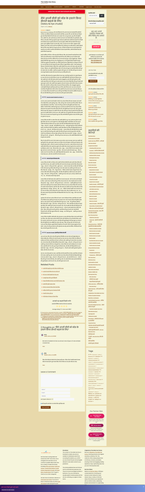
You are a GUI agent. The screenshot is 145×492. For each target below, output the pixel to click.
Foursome (91, 250)
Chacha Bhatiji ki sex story (95, 177)
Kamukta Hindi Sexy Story (48, 313)
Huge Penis (76, 316)
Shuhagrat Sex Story (94, 157)
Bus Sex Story (91, 358)
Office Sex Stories (50, 466)
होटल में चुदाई (91, 401)
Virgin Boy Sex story (94, 217)
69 (42, 316)
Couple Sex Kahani (92, 145)
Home (42, 7)
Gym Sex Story (91, 257)
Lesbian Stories (92, 267)
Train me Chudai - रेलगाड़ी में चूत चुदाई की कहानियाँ (95, 389)
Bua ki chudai (92, 174)
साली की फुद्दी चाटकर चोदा (49, 284)
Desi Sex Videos (94, 471)
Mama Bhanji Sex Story (94, 194)
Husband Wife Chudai (94, 155)
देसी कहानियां (76, 314)
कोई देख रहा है (63, 314)
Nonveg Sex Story (58, 313)
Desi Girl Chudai (92, 162)
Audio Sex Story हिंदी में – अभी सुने (96, 141)
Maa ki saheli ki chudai (94, 243)
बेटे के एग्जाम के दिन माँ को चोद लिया (51, 287)
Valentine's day (91, 391)
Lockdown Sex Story (91, 375)
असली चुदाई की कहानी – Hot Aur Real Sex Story (50, 314)
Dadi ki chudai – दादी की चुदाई (96, 184)
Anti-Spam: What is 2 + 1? (47, 399)
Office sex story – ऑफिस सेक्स (95, 284)
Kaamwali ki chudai (93, 262)
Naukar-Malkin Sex (92, 272)
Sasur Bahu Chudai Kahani (95, 206)
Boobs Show (51, 316)
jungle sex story (91, 373)
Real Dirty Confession (93, 298)
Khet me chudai (97, 373)
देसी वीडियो (81, 7)
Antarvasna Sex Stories (53, 312)
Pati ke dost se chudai (94, 245)
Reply (44, 346)
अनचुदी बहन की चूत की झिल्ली (50, 278)
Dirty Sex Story (75, 312)
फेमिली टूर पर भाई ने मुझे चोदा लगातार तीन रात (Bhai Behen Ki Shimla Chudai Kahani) (95, 100)
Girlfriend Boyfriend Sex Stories (96, 153)
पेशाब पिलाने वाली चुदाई (94, 281)
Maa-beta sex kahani (93, 269)
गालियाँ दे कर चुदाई (69, 314)
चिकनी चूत (45, 317)
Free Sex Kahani (97, 425)
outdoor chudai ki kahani (93, 383)
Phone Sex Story (101, 383)
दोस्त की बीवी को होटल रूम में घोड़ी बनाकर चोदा (54, 281)
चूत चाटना (60, 317)
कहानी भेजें (67, 7)
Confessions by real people (98, 362)
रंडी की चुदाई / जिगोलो (93, 343)
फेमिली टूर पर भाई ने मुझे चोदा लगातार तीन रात (51, 318)
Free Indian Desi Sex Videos (97, 416)
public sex (90, 385)
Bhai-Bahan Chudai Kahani (96, 172)
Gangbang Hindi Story (94, 252)
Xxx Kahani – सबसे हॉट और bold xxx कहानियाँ (71, 313)
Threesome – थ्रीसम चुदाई (95, 255)
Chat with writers (97, 7)
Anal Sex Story (91, 136)
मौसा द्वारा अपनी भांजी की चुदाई (96, 208)
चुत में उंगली (50, 317)
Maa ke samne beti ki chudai (93, 377)
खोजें (102, 15)
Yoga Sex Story (92, 323)
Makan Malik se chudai (92, 379)
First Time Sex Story (93, 215)
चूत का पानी (55, 317)
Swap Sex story (93, 160)
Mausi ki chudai (93, 198)
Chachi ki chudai (93, 179)
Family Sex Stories (92, 167)
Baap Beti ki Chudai (49, 470)
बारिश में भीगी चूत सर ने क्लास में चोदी (51, 290)
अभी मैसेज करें (96, 46)
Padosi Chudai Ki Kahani (94, 295)
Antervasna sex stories (46, 479)
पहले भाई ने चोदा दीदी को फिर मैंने (95, 94)
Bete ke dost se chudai (94, 231)
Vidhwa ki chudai (92, 316)
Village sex (97, 391)
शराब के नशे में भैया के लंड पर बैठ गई (51, 271)
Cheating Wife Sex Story (95, 148)
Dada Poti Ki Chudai (94, 182)
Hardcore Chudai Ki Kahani (68, 316)
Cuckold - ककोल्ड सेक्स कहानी (65, 312)
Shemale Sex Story (92, 311)
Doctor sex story (92, 165)
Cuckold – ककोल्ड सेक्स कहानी (96, 150)
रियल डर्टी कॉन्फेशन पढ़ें (96, 60)
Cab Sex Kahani (92, 143)
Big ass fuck (46, 316)
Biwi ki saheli (92, 238)
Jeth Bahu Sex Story (94, 189)
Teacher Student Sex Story (95, 309)
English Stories (89, 7)
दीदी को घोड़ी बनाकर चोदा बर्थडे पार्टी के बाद (50, 319)
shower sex (99, 385)
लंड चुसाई (67, 317)
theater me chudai (91, 387)
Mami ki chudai (93, 196)
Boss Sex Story (45, 312)
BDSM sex (100, 354)
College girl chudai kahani (93, 360)
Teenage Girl (91, 314)
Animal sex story (95, 354)
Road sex (94, 385)
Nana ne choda (93, 201)
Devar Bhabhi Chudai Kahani (96, 186)
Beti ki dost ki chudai (94, 233)
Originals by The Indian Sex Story (96, 293)
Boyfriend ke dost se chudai (96, 240)
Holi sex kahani (91, 371)
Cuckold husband (58, 316)
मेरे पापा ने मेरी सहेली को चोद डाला (51, 274)
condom (90, 362)
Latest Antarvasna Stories (97, 434)
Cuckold (47, 468)
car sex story (96, 358)
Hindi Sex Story (91, 260)
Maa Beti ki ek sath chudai (8, 489)
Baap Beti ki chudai (94, 170)
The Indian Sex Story (48, 2)
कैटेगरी (74, 7)
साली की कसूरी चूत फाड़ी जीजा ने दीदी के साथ (53, 268)
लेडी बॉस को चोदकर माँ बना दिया (50, 296)
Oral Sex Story (92, 381)
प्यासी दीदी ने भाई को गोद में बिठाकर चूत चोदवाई (94, 108)
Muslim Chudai (100, 379)
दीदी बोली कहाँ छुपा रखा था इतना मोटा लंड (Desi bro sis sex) (95, 115)
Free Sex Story (49, 7)
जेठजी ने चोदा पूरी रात (48, 293)
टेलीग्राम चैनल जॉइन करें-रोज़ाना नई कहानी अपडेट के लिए (61, 11)
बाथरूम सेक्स (91, 397)
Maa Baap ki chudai (99, 375)
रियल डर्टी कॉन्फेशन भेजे (96, 62)
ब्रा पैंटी (63, 317)
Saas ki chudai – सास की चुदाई (96, 203)
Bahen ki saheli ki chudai (95, 228)
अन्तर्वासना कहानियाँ (58, 7)
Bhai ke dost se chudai (94, 235)
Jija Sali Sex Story (93, 191)
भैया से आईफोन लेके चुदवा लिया (95, 121)
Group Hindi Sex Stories (94, 248)
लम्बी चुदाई (71, 317)
